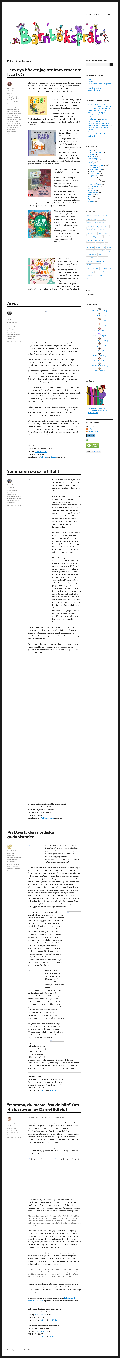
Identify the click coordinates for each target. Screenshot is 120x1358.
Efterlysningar (93, 159)
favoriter (19, 1132)
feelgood (18, 492)
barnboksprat (91, 219)
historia (97, 240)
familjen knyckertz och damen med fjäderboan (14, 111)
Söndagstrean (93, 193)
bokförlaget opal (92, 226)
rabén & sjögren (106, 268)
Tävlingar (91, 195)
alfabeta (89, 216)
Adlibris (43, 457)
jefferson (16, 329)
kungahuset (11, 332)
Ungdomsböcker (12, 322)
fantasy (14, 1132)
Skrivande (91, 190)
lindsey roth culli (12, 494)
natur (100, 254)
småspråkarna (11, 131)
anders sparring (12, 96)
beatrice (16, 327)
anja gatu (18, 98)
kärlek (109, 247)
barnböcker (101, 219)
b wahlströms (91, 233)
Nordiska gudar (16, 868)
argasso (97, 216)
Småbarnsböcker (95, 182)
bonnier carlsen (15, 104)
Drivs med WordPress (25, 1350)
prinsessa (10, 334)
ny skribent (90, 261)
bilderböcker (99, 223)
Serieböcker (94, 180)
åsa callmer (10, 100)
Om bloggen (99, 14)
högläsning (90, 244)
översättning (11, 496)
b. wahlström (11, 492)
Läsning (91, 163)
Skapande (91, 188)
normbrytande (103, 258)
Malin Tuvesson (12, 317)
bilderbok (90, 223)
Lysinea (90, 82)
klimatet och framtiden (14, 117)
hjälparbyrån (11, 1134)
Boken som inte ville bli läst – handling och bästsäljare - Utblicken (98, 113)
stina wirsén (106, 272)
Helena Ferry (11, 1123)
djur (99, 233)
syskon (89, 275)
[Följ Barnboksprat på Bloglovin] (99, 451)
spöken (97, 272)
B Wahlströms (40, 451)
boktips (89, 230)
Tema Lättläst (98, 275)
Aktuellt (9, 93)
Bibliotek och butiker (95, 152)
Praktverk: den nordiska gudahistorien (30, 834)
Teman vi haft (93, 412)
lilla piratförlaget (12, 119)
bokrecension (104, 226)
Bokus (53, 457)
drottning (10, 329)
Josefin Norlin (93, 119)
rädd (13, 129)
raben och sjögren (93, 268)
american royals (12, 325)
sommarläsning (15, 500)
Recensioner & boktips (14, 857)
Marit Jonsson (11, 850)
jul (106, 244)
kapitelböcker (100, 247)
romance (18, 496)
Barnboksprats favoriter (96, 408)
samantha (17, 334)
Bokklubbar (92, 156)
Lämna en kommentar (14, 134)
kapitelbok (90, 247)
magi (108, 251)
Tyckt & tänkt (92, 199)
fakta (100, 237)
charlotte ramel (12, 106)
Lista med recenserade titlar (97, 410)
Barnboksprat (11, 1350)
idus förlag (100, 244)
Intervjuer (91, 161)
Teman (90, 197)
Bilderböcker (94, 167)
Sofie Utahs (10, 88)
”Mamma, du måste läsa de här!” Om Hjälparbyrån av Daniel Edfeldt (43, 1107)
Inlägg (90, 429)
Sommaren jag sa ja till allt (33, 471)
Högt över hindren (94, 88)
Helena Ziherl (11, 485)
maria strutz (15, 121)
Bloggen (91, 154)
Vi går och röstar (94, 90)
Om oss (89, 14)
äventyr (89, 279)
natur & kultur (11, 123)
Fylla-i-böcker (94, 173)
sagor (17, 1134)
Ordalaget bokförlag (93, 265)
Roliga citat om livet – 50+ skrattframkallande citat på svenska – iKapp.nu (100, 106)
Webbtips (91, 201)
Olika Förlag (100, 261)
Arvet (12, 303)
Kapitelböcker (11, 1128)
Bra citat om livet (105, 108)
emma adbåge (92, 237)
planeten (10, 127)
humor (104, 240)
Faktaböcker (11, 855)
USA (17, 336)
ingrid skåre (15, 115)
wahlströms (10, 338)
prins (16, 332)
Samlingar (93, 178)
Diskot (90, 79)
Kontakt (110, 14)
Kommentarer (93, 431)
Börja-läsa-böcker (96, 169)
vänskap (107, 275)
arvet (19, 325)
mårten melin (91, 254)
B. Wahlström (40, 1315)
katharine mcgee (12, 330)
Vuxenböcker (11, 861)
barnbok (104, 216)
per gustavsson (17, 125)
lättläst (102, 251)
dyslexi (105, 233)
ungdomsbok (11, 336)
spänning (90, 272)
